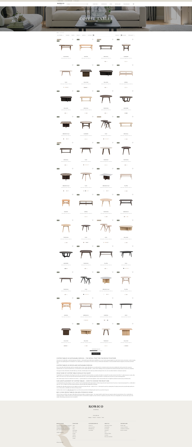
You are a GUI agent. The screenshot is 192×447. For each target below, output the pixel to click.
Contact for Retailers (124, 427)
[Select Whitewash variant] (107, 61)
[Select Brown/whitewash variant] (67, 139)
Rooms (124, 35)
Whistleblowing (91, 428)
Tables (58, 32)
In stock (90, 35)
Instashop (106, 435)
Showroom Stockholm (108, 436)
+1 (68, 87)
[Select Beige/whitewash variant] (127, 61)
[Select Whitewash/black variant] (106, 320)
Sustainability (107, 427)
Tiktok (103, 417)
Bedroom (74, 436)
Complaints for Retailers (125, 428)
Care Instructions (92, 427)
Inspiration (104, 4)
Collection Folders (108, 433)
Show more (95, 353)
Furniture (95, 4)
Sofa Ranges (75, 430)
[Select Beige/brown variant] (125, 61)
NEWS (111, 4)
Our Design (107, 428)
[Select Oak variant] (65, 87)
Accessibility (91, 430)
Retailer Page (123, 425)
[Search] (87, 4)
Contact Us (91, 425)
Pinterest (94, 417)
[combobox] (76, 4)
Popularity (130, 35)
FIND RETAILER (126, 4)
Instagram (89, 417)
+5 (68, 138)
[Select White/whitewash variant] (65, 139)
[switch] (93, 35)
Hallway (74, 435)
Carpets (74, 438)
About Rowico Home (108, 425)
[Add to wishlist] (73, 39)
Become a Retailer (124, 430)
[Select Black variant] (86, 87)
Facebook (98, 417)
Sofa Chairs (75, 431)
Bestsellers (117, 4)
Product (117, 35)
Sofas (74, 428)
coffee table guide (70, 389)
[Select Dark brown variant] (127, 191)
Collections (107, 430)
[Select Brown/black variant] (104, 320)
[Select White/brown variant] (103, 191)
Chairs (74, 427)
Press (105, 431)
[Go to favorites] (133, 4)
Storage (74, 433)
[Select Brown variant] (105, 61)
